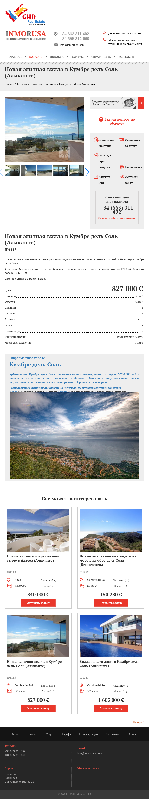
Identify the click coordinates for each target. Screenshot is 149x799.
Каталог (35, 57)
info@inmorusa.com (72, 44)
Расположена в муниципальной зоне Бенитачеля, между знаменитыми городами (66, 388)
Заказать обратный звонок (116, 218)
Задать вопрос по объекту (119, 121)
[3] (28, 170)
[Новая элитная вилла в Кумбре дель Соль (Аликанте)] (44, 129)
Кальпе (63, 391)
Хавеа (14, 391)
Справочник (101, 57)
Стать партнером (89, 734)
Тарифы (77, 57)
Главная (15, 57)
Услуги (50, 734)
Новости (57, 57)
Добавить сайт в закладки (124, 33)
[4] (44, 170)
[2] (12, 170)
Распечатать (133, 167)
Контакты (126, 57)
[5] (60, 170)
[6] (76, 170)
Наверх (138, 722)
